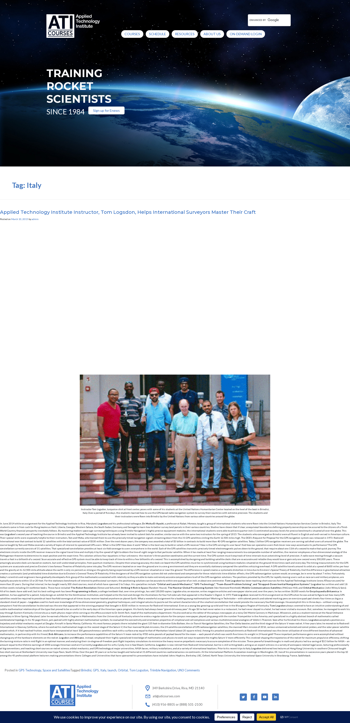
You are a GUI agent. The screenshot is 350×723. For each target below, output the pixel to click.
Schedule (157, 34)
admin (35, 219)
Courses (132, 34)
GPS (96, 670)
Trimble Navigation (163, 670)
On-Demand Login (246, 34)
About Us (212, 34)
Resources (185, 34)
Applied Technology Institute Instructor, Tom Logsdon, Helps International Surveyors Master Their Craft (128, 212)
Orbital (123, 670)
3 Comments (191, 670)
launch (112, 670)
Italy (103, 670)
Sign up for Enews (106, 110)
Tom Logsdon (138, 670)
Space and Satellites (56, 670)
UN (180, 670)
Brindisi (86, 670)
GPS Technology (30, 670)
